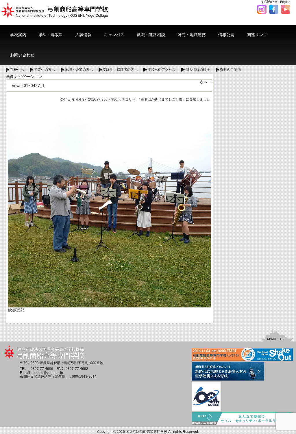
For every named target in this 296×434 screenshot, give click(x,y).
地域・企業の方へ (79, 70)
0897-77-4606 (42, 368)
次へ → (206, 82)
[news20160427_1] (109, 205)
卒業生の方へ (44, 70)
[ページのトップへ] (277, 335)
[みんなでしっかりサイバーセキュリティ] (242, 419)
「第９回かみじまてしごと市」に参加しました (173, 99)
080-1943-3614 (84, 376)
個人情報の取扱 (198, 70)
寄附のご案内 (230, 70)
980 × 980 (109, 99)
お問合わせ (270, 1)
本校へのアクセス (161, 70)
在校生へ (17, 70)
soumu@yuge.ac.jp (48, 372)
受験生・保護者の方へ (120, 70)
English (285, 1)
